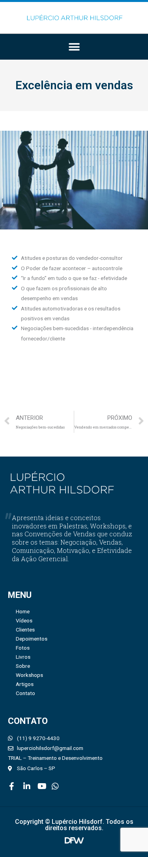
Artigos (25, 684)
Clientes (25, 629)
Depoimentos (31, 638)
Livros (23, 657)
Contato (25, 693)
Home (23, 611)
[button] (74, 47)
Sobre (23, 666)
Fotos (23, 648)
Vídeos (24, 620)
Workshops (29, 675)
